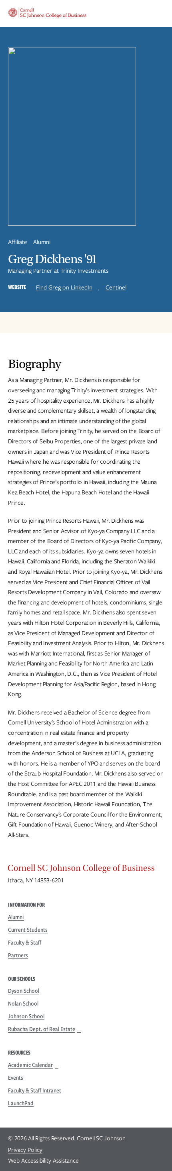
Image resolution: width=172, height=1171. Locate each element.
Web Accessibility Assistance (43, 1160)
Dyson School (23, 990)
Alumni (16, 917)
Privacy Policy (25, 1149)
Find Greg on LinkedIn (64, 287)
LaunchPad (21, 1103)
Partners (18, 955)
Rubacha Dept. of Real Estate (41, 1029)
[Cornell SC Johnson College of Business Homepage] (86, 870)
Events (15, 1077)
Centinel (116, 287)
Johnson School (26, 1016)
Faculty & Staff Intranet (34, 1090)
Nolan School (23, 1003)
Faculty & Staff (24, 942)
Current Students (28, 929)
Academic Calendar (30, 1065)
